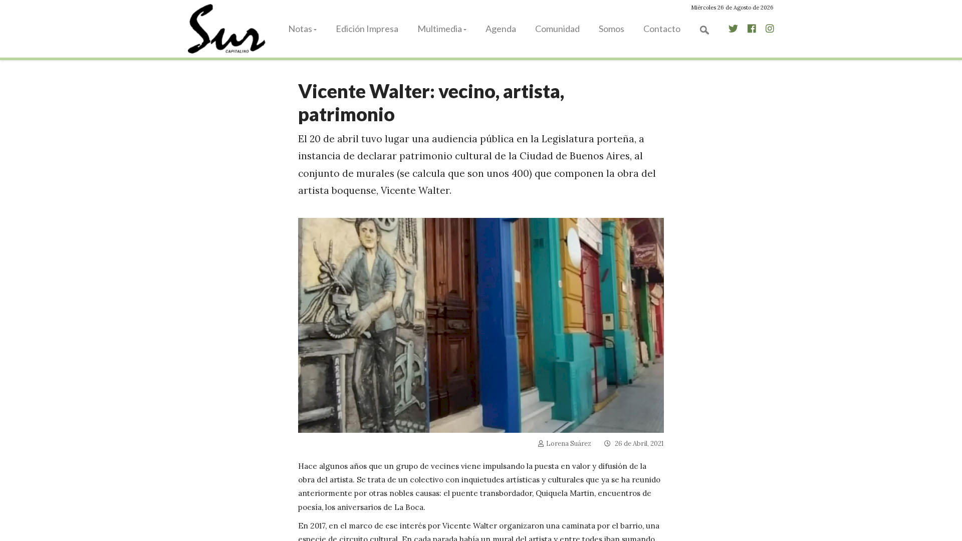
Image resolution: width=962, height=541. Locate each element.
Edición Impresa (367, 28)
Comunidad (557, 28)
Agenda (501, 28)
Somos (611, 28)
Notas (300, 28)
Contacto (661, 28)
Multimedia (439, 28)
